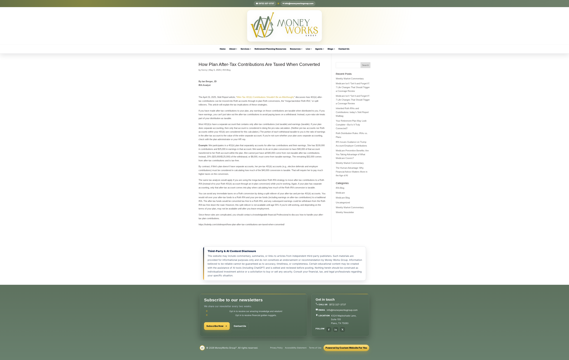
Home (223, 49)
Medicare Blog (343, 197)
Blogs (331, 49)
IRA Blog (227, 70)
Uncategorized (343, 202)
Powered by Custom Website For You (346, 347)
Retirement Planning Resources (270, 49)
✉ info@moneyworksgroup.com (298, 3)
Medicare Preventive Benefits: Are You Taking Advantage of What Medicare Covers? (352, 154)
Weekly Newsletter (345, 212)
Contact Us (343, 49)
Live (308, 49)
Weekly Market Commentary (350, 78)
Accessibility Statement (296, 348)
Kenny (204, 70)
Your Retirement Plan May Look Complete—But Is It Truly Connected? (351, 125)
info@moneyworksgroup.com (342, 310)
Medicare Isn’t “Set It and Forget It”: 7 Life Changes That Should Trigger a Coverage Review (353, 87)
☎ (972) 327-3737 (265, 3)
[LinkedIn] (335, 329)
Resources (296, 49)
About (233, 49)
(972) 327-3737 (337, 304)
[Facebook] (328, 329)
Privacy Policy (276, 348)
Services (246, 49)
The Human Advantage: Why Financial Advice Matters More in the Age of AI (351, 172)
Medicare (340, 192)
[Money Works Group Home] (284, 26)
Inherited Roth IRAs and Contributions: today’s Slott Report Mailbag (352, 112)
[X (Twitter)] (342, 329)
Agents (319, 49)
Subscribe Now (214, 326)
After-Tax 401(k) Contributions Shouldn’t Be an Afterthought (265, 97)
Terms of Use (315, 348)
